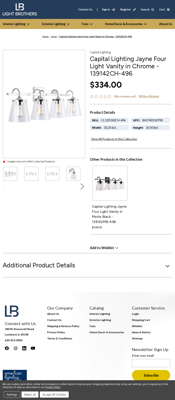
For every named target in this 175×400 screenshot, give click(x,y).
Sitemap (137, 338)
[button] (104, 247)
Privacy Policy (56, 332)
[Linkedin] (24, 348)
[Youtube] (33, 348)
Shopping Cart (141, 319)
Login (135, 313)
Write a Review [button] (149, 96)
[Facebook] (7, 348)
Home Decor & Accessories (124, 24)
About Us (53, 313)
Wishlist (137, 326)
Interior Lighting (14, 24)
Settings (12, 394)
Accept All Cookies (54, 394)
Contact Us (85, 9)
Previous (4, 187)
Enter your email (143, 355)
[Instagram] (16, 348)
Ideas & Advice (141, 332)
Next (83, 187)
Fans (85, 24)
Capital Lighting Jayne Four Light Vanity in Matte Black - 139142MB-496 (109, 214)
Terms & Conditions (59, 338)
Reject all (30, 394)
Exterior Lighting (53, 24)
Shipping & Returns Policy (63, 326)
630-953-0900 (13, 340)
